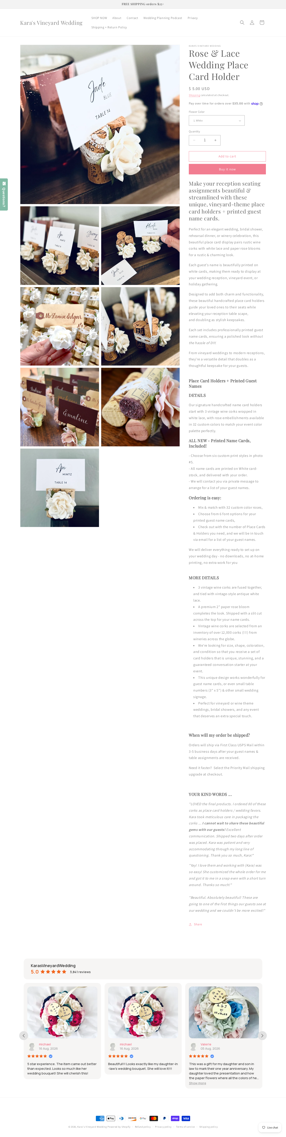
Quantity (194, 131)
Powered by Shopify (118, 1126)
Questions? (4, 196)
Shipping (194, 95)
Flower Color (197, 112)
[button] (242, 22)
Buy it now (227, 169)
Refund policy (143, 1126)
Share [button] (198, 924)
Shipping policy (208, 1126)
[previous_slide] (23, 1035)
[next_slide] (262, 1035)
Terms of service (185, 1126)
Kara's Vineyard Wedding (92, 1126)
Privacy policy (163, 1126)
